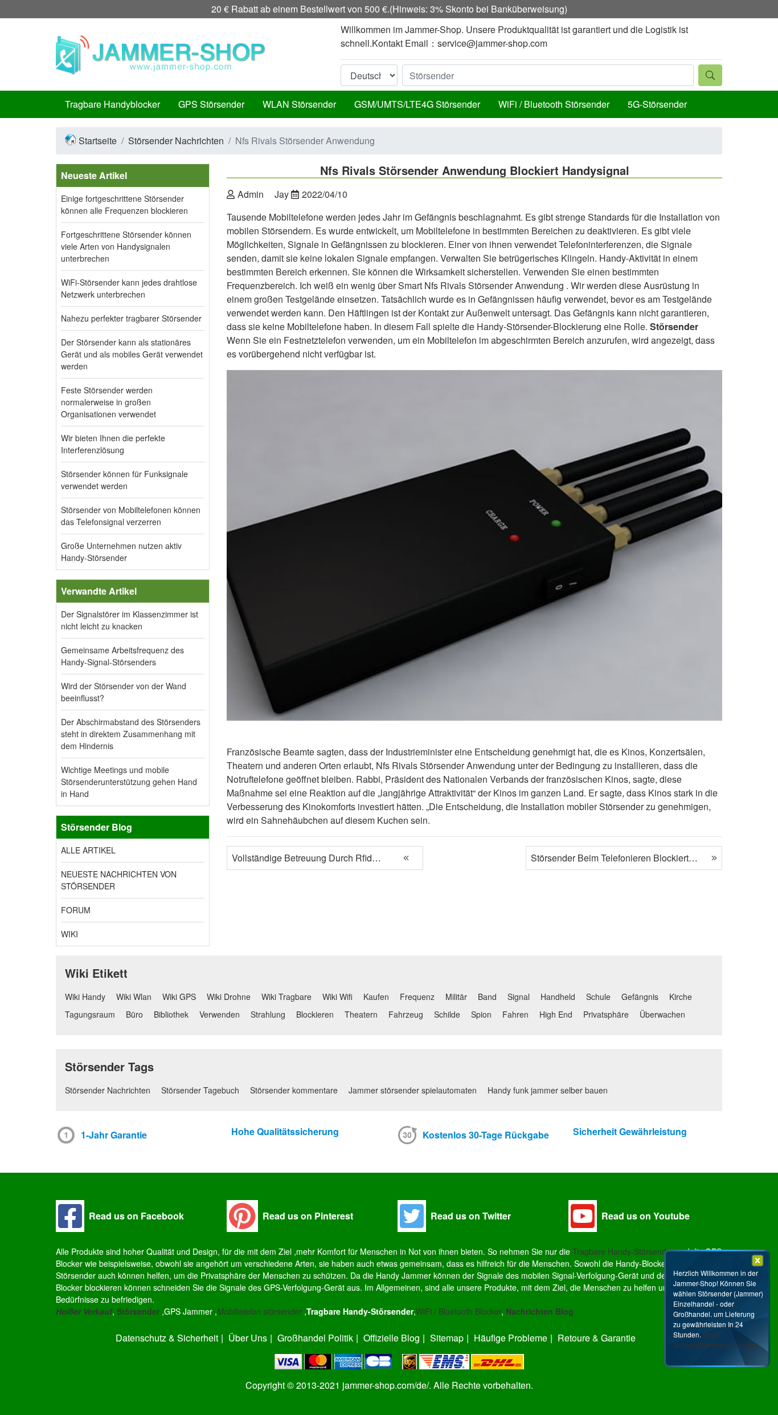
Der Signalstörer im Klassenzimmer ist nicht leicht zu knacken (129, 620)
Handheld (557, 996)
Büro (134, 1014)
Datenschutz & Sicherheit (167, 1337)
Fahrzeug (405, 1014)
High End (555, 1014)
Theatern (361, 1014)
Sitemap (447, 1337)
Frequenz (417, 996)
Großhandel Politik (315, 1337)
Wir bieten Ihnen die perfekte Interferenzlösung (113, 444)
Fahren (515, 1014)
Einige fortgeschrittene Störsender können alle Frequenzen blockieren (124, 204)
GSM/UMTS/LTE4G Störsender (417, 104)
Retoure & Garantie (597, 1337)
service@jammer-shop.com (492, 43)
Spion (481, 1014)
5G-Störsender (657, 104)
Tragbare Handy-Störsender (623, 1251)
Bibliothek (171, 1014)
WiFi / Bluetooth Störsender (553, 104)
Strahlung (268, 1014)
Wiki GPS (179, 996)
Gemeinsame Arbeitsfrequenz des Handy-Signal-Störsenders (122, 656)
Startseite (98, 140)
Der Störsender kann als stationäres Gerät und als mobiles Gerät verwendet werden (132, 354)
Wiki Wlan (133, 996)
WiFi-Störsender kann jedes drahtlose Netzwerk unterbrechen (129, 288)
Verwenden (219, 1014)
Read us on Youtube (645, 1215)
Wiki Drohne (229, 996)
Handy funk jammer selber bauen (548, 1090)
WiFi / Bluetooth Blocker (458, 1311)
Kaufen (376, 996)
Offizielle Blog (391, 1337)
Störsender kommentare (294, 1090)
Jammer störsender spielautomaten (413, 1090)
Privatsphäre (606, 1014)
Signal (518, 996)
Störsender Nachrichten (176, 140)
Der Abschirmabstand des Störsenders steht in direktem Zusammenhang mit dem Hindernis (130, 733)
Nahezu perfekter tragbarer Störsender (131, 318)
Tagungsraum (90, 1014)
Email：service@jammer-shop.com (715, 1339)
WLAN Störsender (299, 104)
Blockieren (315, 1014)
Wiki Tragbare (286, 996)
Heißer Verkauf (84, 1311)
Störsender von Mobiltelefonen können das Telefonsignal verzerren (130, 515)
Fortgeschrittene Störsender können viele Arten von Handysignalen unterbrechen (126, 246)
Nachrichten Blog (540, 1311)
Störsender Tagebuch (200, 1090)
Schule (598, 996)
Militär (456, 996)
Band (487, 996)
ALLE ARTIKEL (88, 850)
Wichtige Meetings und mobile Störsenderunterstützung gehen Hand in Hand (129, 781)
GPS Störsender (211, 104)
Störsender (138, 1311)
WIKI (69, 934)
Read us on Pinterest (308, 1215)
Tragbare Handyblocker (112, 104)
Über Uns (247, 1337)
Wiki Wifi (337, 996)
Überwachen (662, 1014)
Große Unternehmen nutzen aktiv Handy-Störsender (121, 551)
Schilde (447, 1014)
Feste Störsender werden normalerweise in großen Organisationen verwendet (108, 402)
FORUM (76, 910)
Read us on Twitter (471, 1215)
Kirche (680, 996)
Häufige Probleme (510, 1337)
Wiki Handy (85, 996)
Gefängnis (639, 996)
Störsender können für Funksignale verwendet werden (124, 479)
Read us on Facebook (136, 1215)
